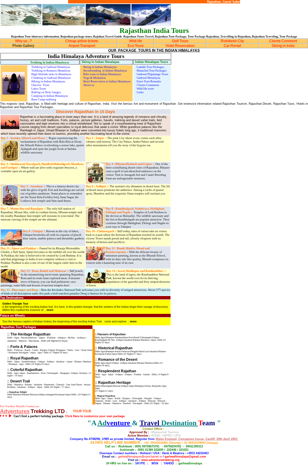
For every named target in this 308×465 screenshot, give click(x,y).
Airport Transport (82, 46)
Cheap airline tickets (81, 41)
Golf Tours (180, 41)
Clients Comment (283, 41)
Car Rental (232, 46)
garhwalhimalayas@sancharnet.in (140, 456)
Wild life (135, 41)
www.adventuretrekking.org (160, 460)
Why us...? (23, 41)
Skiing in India (283, 46)
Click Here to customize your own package (95, 416)
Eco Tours (136, 46)
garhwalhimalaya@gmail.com (185, 456)
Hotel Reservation (180, 46)
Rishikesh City (232, 41)
